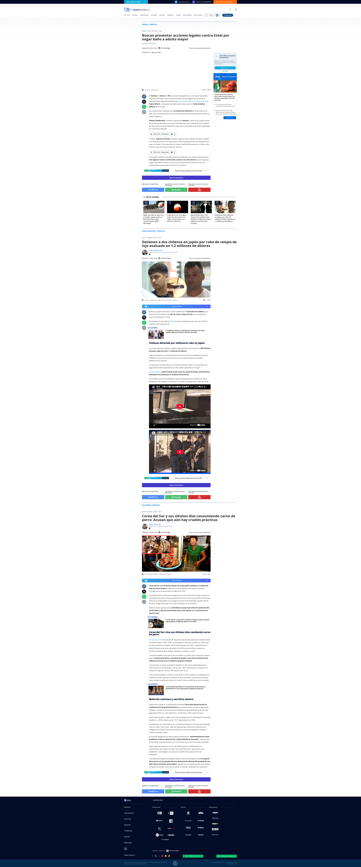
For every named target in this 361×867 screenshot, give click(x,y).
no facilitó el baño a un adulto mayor (192, 101)
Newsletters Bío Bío (183, 2)
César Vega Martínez (155, 250)
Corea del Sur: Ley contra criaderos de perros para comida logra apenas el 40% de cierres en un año (187, 621)
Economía (154, 15)
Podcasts (127, 15)
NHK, (172, 321)
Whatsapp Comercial (194, 856)
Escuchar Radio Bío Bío (226, 2)
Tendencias (170, 15)
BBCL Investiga (187, 15)
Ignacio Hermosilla (155, 524)
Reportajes (128, 843)
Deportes (162, 15)
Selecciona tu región (133, 2)
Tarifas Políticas (129, 855)
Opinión (178, 15)
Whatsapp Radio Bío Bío (228, 856)
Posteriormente (154, 372)
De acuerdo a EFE (155, 640)
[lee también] (156, 334)
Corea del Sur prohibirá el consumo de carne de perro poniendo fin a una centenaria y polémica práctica (186, 688)
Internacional (144, 15)
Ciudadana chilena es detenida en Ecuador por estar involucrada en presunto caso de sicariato (185, 331)
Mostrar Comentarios (176, 178)
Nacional (135, 15)
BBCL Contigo (198, 15)
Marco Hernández (150, 43)
